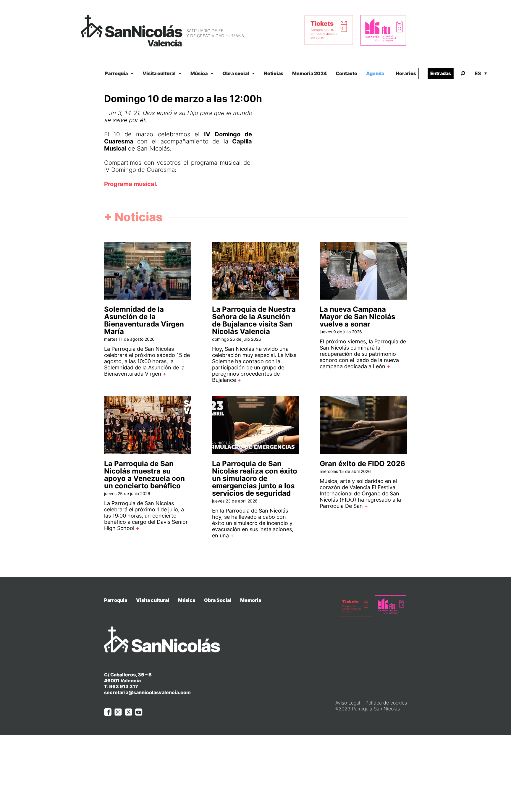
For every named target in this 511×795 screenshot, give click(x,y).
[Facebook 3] (107, 712)
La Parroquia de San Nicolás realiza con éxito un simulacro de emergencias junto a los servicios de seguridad (254, 478)
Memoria (250, 600)
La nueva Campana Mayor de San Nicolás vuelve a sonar (357, 316)
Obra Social (217, 600)
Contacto (346, 73)
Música (199, 73)
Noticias (273, 73)
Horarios (406, 73)
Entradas (440, 73)
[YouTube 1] (139, 712)
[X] (128, 712)
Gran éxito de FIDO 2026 (362, 463)
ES (478, 73)
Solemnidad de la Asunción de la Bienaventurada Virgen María (144, 320)
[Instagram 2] (118, 712)
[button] (463, 74)
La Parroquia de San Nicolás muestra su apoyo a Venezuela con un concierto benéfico (144, 474)
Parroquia (116, 73)
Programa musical (130, 184)
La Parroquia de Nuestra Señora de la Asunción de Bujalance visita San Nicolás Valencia (254, 320)
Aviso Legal (347, 703)
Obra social (235, 73)
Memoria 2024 (309, 73)
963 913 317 (123, 686)
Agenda (375, 73)
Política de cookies (386, 703)
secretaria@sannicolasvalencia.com (147, 692)
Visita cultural (159, 73)
